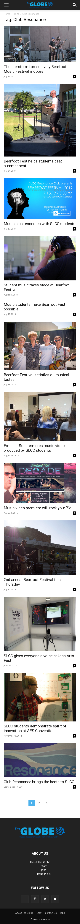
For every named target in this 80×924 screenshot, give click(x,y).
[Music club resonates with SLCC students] (40, 198)
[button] (6, 5)
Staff (44, 866)
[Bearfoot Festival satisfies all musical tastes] (40, 346)
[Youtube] (55, 899)
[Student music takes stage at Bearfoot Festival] (40, 258)
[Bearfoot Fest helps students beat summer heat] (40, 120)
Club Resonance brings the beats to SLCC (39, 782)
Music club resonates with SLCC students (39, 224)
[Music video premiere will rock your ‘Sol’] (40, 483)
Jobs (43, 870)
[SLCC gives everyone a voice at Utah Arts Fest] (40, 624)
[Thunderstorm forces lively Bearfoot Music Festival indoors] (40, 44)
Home (7, 13)
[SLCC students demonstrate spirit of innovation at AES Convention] (40, 697)
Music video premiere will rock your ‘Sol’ (38, 508)
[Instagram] (35, 899)
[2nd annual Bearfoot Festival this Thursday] (40, 547)
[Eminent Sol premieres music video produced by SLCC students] (40, 416)
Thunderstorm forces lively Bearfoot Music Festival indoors (35, 69)
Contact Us (51, 912)
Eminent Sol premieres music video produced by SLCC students (34, 448)
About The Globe (40, 862)
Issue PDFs (44, 874)
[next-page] (47, 803)
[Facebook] (25, 899)
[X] (45, 899)
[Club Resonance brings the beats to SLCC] (40, 760)
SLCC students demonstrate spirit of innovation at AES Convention (35, 728)
